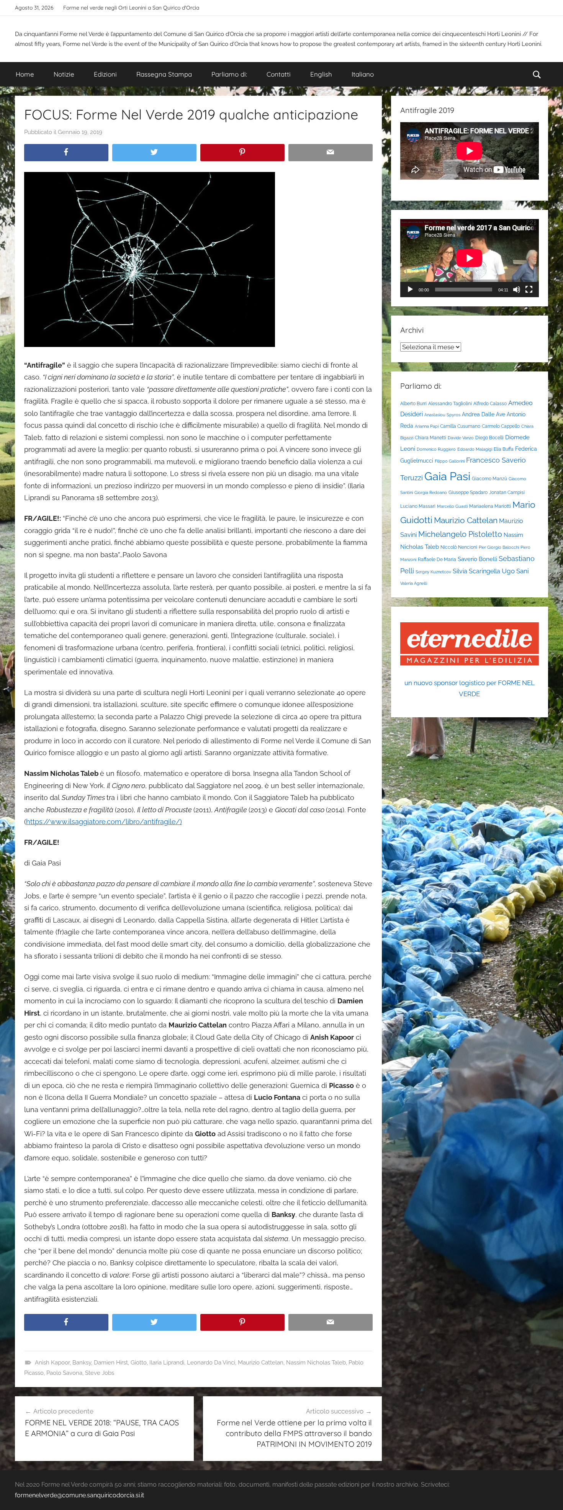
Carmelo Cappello (501, 426)
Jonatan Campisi (507, 492)
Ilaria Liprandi (166, 1362)
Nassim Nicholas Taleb (316, 1362)
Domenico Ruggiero (436, 449)
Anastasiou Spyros (442, 414)
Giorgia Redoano (430, 492)
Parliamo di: (229, 74)
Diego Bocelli (489, 437)
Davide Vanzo (461, 437)
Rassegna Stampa (164, 74)
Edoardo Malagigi (474, 449)
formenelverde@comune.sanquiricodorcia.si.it (79, 1495)
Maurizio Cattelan (260, 1362)
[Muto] (516, 289)
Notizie (64, 74)
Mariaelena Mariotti (490, 506)
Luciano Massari (417, 506)
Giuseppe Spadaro (468, 492)
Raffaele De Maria (437, 559)
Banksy (81, 1362)
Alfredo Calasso (490, 403)
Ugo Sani (515, 571)
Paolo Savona (64, 1372)
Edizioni (105, 74)
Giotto (139, 1362)
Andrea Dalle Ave (483, 414)
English (321, 74)
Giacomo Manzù (489, 478)
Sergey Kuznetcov (433, 571)
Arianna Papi (427, 426)
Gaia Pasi (447, 476)
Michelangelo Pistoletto (460, 534)
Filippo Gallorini (450, 461)
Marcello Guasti (452, 506)
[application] (469, 258)
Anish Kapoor (52, 1362)
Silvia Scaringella (476, 571)
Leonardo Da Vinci (211, 1362)
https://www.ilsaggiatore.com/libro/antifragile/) (104, 822)
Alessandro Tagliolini (450, 403)
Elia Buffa (504, 449)
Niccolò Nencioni (458, 547)
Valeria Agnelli (413, 583)
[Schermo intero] (529, 289)
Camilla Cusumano (460, 426)
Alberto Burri (413, 403)
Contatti (279, 74)
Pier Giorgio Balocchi (499, 547)
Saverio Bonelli (477, 559)
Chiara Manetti (430, 437)
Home (25, 74)
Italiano (363, 74)
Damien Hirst (111, 1362)
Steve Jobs (99, 1372)
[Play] (410, 289)
